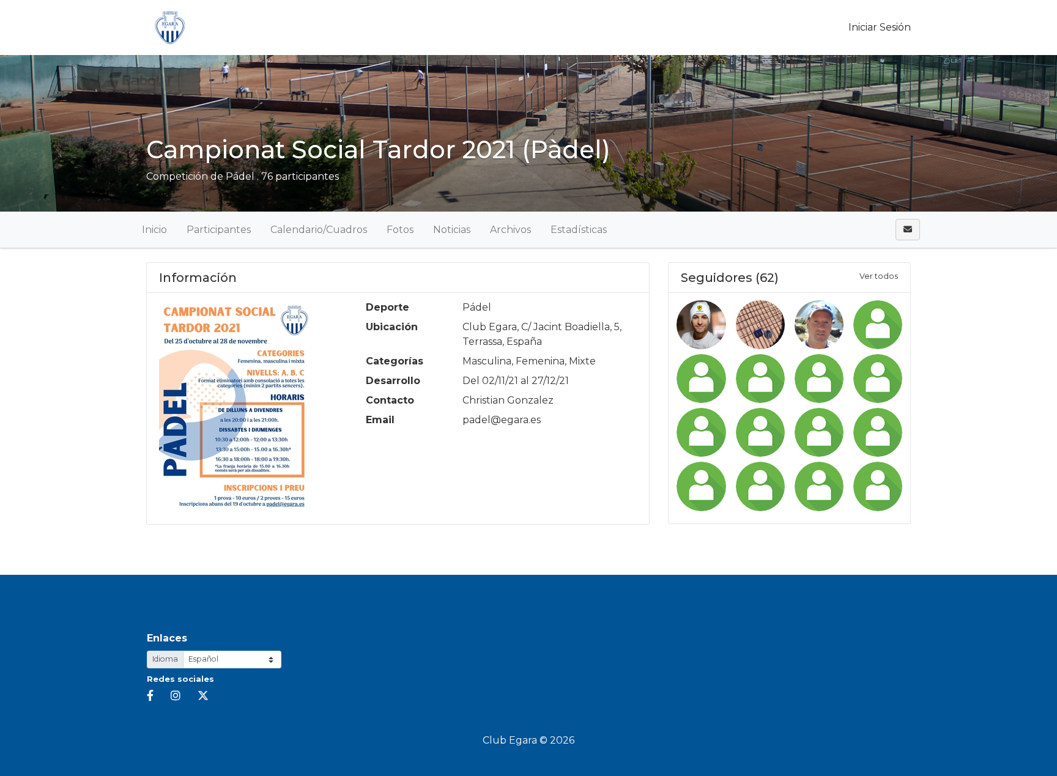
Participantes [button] (219, 229)
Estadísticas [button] (579, 229)
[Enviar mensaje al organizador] (908, 229)
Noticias (451, 229)
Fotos (400, 229)
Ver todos (878, 276)
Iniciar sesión (878, 27)
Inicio (154, 229)
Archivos (510, 229)
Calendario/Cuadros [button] (318, 229)
